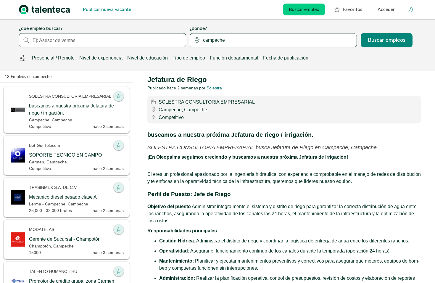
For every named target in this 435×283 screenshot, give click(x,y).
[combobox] (102, 40)
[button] (410, 9)
